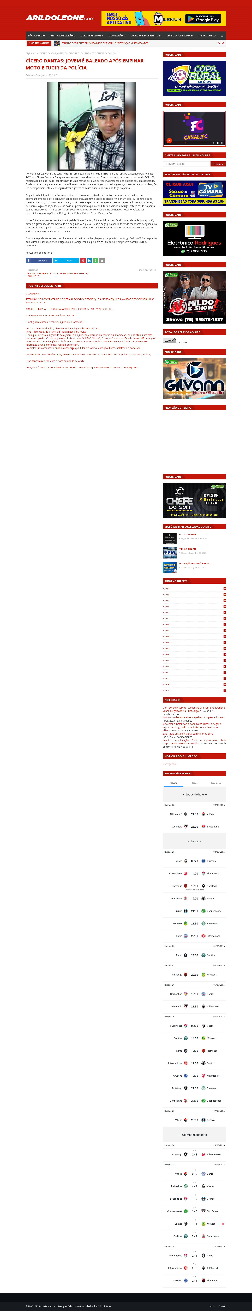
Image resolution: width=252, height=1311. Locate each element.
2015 (195, 642)
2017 (195, 630)
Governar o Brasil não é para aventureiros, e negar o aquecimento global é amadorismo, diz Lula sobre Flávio (192, 727)
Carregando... (170, 764)
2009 (195, 678)
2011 (195, 666)
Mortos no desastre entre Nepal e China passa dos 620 (193, 717)
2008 (195, 684)
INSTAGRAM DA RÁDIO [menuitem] (62, 35)
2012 (195, 660)
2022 (195, 600)
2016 (195, 636)
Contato (222, 1306)
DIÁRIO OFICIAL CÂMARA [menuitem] (179, 35)
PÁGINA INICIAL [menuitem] (36, 35)
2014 (195, 648)
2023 (195, 594)
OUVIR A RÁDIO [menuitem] (117, 35)
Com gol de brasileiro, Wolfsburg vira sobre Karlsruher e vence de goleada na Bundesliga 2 (194, 709)
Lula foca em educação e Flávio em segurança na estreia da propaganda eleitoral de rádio (194, 741)
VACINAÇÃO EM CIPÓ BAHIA (194, 563)
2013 (195, 654)
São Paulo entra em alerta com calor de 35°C (188, 733)
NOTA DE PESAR (187, 534)
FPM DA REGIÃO (187, 548)
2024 (195, 588)
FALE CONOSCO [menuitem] (207, 35)
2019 (195, 618)
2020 (195, 612)
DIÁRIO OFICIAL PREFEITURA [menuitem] (146, 35)
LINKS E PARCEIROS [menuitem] (91, 35)
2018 (195, 624)
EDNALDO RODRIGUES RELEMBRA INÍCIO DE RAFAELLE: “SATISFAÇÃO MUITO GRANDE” (105, 43)
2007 (195, 690)
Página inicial (32, 53)
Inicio (212, 1306)
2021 (195, 606)
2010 (195, 672)
